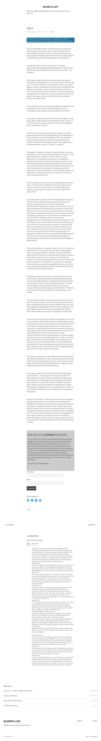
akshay (33, 31)
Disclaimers (91, 524)
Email (28, 480)
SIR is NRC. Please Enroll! (13, 701)
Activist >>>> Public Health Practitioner (18, 691)
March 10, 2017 (35, 543)
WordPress (94, 736)
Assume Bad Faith (10, 696)
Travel (52, 31)
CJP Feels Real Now (11, 706)
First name (30, 472)
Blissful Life (50, 6)
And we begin (10, 524)
